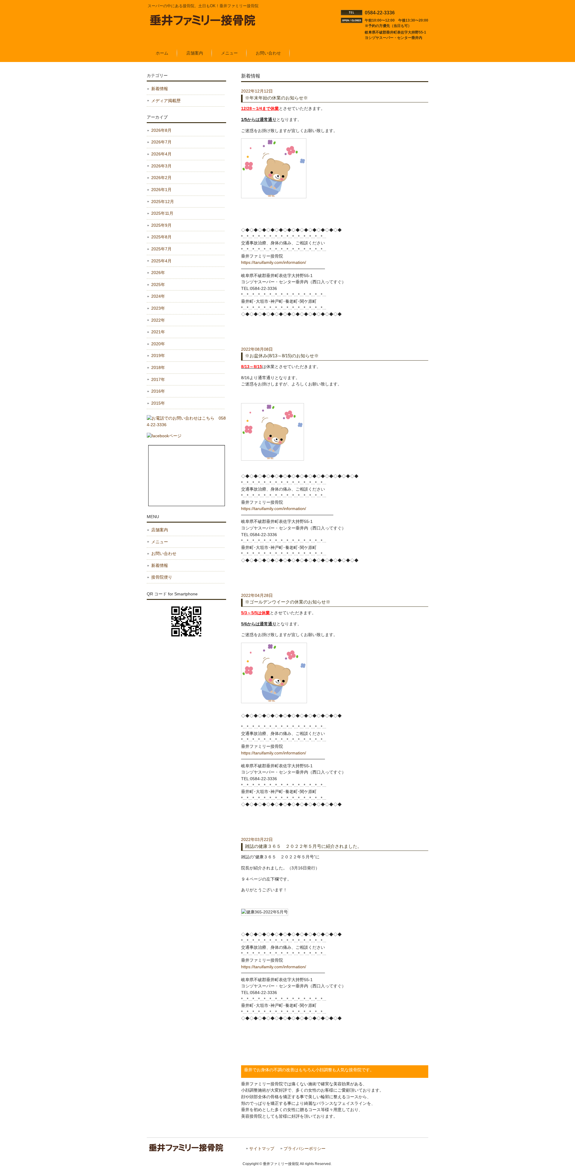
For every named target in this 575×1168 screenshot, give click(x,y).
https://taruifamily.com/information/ (273, 262)
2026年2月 (161, 177)
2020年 (158, 343)
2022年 (158, 320)
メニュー (159, 541)
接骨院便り (161, 577)
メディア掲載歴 (166, 100)
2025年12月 (162, 201)
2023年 (158, 308)
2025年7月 (161, 248)
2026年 (158, 272)
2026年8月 (161, 130)
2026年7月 (161, 142)
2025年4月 (161, 260)
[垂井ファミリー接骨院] (203, 23)
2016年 (158, 391)
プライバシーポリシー (305, 1148)
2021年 (158, 331)
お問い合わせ (163, 553)
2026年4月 (161, 154)
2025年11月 (162, 213)
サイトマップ (261, 1148)
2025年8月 (161, 236)
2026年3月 (161, 166)
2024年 (158, 296)
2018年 (158, 367)
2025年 (158, 284)
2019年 (158, 355)
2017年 (158, 379)
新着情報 (159, 88)
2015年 (158, 403)
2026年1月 (161, 189)
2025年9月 (161, 225)
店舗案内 (159, 529)
